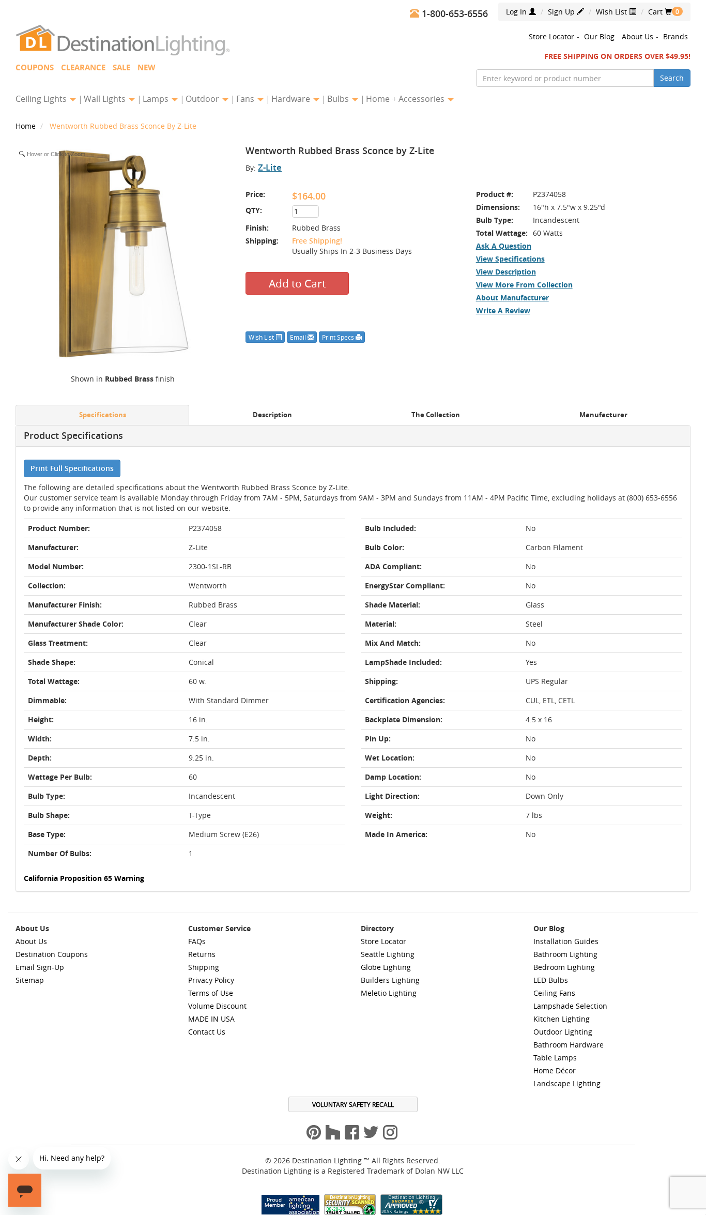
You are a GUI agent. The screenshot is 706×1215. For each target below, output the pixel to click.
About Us (637, 36)
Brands (675, 36)
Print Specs (339, 337)
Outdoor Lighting (562, 1032)
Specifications (102, 415)
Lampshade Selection (570, 1006)
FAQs (197, 941)
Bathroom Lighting (565, 954)
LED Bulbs (550, 980)
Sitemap (30, 980)
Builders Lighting (390, 980)
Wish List (612, 12)
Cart (660, 12)
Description (272, 415)
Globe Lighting (386, 967)
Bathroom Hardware (568, 1045)
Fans (246, 98)
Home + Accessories (406, 98)
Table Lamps (555, 1057)
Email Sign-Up (40, 967)
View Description (506, 272)
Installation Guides (565, 941)
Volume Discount (217, 1006)
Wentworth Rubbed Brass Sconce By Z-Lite (123, 126)
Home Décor (554, 1070)
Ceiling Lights (42, 98)
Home (27, 126)
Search (672, 78)
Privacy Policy (211, 980)
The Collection (435, 415)
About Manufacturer (512, 297)
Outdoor (203, 98)
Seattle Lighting (388, 954)
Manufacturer (603, 415)
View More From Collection (524, 285)
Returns (202, 954)
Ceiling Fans (554, 993)
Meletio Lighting (389, 993)
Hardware (291, 98)
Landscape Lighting (567, 1083)
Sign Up (562, 12)
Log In (517, 12)
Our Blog (599, 36)
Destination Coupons (52, 954)
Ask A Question (503, 246)
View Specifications (510, 259)
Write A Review (503, 310)
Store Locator (551, 36)
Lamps (157, 98)
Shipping (203, 967)
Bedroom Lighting (564, 967)
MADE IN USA (211, 1019)
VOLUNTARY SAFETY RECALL (353, 1104)
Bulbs (339, 98)
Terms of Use (210, 993)
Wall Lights (106, 98)
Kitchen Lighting (561, 1019)
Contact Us (206, 1032)
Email (299, 337)
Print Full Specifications (72, 468)
